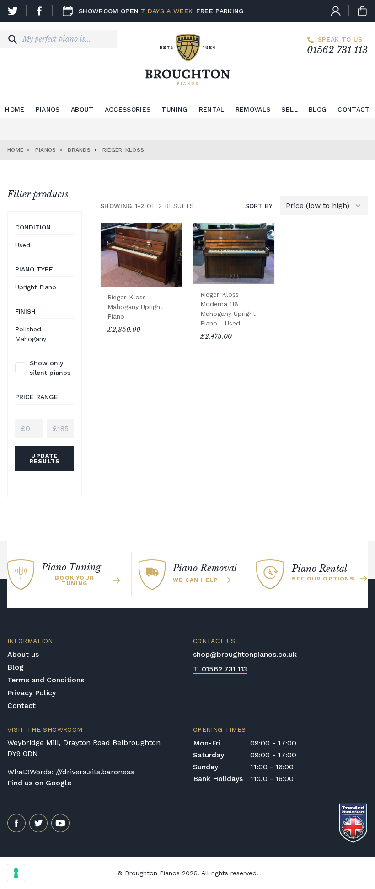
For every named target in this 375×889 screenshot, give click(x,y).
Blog (318, 109)
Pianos (48, 109)
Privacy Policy (31, 692)
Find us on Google (39, 782)
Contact (354, 109)
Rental (212, 109)
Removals (253, 109)
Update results (44, 458)
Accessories (128, 109)
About (82, 109)
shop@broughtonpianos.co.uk (245, 654)
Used (22, 245)
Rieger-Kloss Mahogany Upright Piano (135, 306)
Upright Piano (35, 287)
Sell (289, 109)
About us (23, 654)
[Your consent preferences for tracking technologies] (16, 873)
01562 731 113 (337, 49)
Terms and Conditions (45, 680)
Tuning (174, 109)
